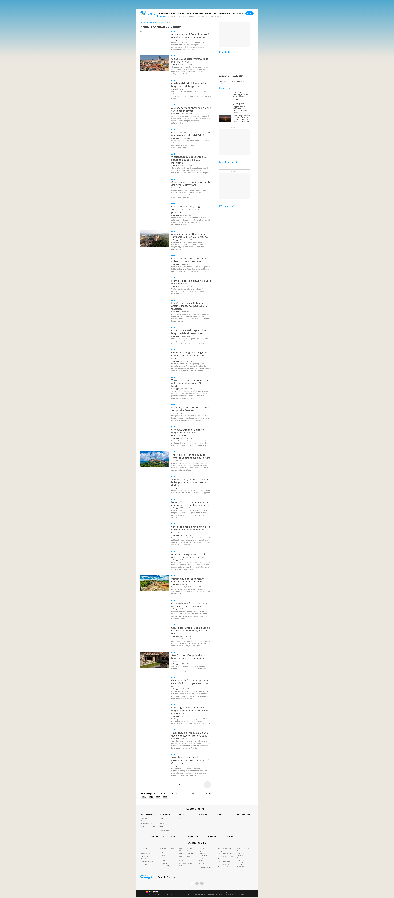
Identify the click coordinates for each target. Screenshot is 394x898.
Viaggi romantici (223, 851)
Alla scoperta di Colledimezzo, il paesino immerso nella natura (190, 36)
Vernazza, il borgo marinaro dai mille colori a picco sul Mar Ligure (190, 383)
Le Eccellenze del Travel (186, 16)
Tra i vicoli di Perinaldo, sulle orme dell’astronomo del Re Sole (190, 456)
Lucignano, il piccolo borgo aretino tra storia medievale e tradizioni (189, 306)
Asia (161, 821)
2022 (193, 793)
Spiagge (201, 858)
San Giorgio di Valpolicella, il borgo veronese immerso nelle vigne (189, 658)
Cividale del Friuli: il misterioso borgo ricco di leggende (189, 85)
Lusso (233, 13)
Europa (162, 818)
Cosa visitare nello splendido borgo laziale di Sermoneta (188, 332)
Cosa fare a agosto (243, 851)
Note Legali (158, 894)
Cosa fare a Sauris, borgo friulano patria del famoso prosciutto (186, 209)
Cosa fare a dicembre (241, 866)
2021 (200, 793)
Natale (181, 866)
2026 (163, 793)
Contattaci (234, 877)
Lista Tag (144, 848)
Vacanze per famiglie (148, 826)
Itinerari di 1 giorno (167, 866)
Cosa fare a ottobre (244, 858)
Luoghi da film (224, 13)
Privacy (164, 894)
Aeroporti (144, 851)
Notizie (182, 13)
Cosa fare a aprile (224, 861)
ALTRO (239, 13)
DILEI (216, 892)
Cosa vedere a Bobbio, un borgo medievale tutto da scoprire (190, 605)
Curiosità (221, 815)
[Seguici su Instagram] (197, 883)
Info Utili (202, 815)
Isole (161, 858)
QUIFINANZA (229, 892)
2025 (170, 793)
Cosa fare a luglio (243, 848)
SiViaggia (176, 40)
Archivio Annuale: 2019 (158, 22)
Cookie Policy (171, 894)
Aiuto (189, 894)
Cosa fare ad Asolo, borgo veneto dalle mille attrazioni (191, 183)
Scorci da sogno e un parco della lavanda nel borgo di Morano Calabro (190, 529)
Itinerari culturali (166, 863)
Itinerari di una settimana (184, 857)
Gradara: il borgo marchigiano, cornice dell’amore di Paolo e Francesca (189, 355)
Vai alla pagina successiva (207, 784)
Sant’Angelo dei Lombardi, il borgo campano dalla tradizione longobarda (190, 710)
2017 (158, 797)
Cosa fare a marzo (224, 859)
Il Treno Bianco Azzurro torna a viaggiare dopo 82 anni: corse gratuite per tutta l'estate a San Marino (240, 107)
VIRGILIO (166, 892)
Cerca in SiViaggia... (167, 877)
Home (142, 22)
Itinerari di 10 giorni (186, 853)
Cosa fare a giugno (224, 867)
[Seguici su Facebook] (192, 883)
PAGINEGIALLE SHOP (185, 892)
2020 (207, 793)
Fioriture (163, 855)
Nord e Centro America (165, 827)
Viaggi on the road (224, 848)
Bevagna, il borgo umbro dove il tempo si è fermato (190, 409)
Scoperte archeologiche (203, 854)
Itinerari (163, 860)
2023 (185, 793)
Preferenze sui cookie (181, 894)
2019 (144, 797)
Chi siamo (152, 894)
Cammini (144, 818)
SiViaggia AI (199, 13)
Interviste (212, 837)
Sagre (201, 851)
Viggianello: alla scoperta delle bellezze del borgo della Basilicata (189, 159)
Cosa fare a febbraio (225, 856)
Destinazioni (174, 13)
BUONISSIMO (237, 892)
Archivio (147, 22)
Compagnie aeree (147, 861)
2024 (178, 793)
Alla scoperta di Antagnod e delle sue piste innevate (191, 109)
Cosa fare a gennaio (225, 853)
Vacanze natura (146, 823)
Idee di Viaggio (147, 815)
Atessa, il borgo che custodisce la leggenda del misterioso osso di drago (190, 482)
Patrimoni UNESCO (205, 848)
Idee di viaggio (162, 13)
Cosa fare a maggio (224, 864)
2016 (165, 797)
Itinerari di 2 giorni (186, 848)
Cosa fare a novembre (241, 861)
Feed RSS (243, 877)
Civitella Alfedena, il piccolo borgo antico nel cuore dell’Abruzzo (187, 432)
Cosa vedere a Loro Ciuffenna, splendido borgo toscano (189, 260)
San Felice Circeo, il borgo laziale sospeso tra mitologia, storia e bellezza (191, 630)
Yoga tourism (172, 16)
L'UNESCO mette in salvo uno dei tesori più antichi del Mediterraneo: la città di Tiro (241, 96)
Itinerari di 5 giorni (186, 851)
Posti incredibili (211, 13)
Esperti (229, 837)
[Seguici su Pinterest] (202, 883)
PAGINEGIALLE (174, 892)
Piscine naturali (216, 16)
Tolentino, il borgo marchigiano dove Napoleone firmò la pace (189, 734)
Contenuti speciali (223, 877)
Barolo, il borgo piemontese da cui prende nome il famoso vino (190, 504)
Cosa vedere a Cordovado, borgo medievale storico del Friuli (190, 134)
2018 (151, 797)
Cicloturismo (145, 856)
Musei (181, 860)
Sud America (164, 830)
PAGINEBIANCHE (202, 892)
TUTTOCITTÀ (211, 892)
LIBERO (161, 892)
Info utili (190, 13)
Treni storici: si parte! (202, 16)
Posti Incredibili (243, 815)
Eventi (162, 852)
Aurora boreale (146, 853)
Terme (201, 860)
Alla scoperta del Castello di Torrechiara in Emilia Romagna (189, 235)
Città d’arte (145, 859)
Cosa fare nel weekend (145, 865)
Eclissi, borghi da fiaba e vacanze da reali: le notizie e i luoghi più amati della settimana (241, 118)
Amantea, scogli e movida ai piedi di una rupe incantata (188, 555)
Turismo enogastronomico (205, 866)
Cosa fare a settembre (241, 854)
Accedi (249, 13)
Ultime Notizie (184, 818)
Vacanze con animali (148, 829)
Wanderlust (194, 837)
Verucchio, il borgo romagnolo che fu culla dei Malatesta (189, 580)
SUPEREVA (245, 892)
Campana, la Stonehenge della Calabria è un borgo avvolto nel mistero (189, 683)
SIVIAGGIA (222, 892)
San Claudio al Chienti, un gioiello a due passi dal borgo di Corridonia (190, 760)
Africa (162, 823)
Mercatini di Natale (186, 863)
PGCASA (194, 892)
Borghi (173, 31)
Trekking (201, 863)
